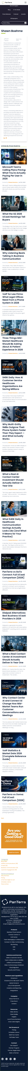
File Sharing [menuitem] (14, 944)
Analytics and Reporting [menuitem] (14, 988)
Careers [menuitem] (14, 1004)
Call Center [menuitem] (14, 937)
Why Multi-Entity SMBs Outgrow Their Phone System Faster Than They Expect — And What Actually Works (14, 431)
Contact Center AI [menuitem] (14, 935)
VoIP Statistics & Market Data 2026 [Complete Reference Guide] (14, 755)
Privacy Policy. (5, 1065)
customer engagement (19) (9, 870)
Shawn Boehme (13, 182)
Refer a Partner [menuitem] (14, 1053)
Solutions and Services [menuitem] (14, 955)
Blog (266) (4, 861)
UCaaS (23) (4, 865)
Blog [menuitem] (9, 9)
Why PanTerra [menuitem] (5, 875)
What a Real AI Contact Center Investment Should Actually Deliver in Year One (12, 480)
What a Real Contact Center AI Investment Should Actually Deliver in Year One (14, 658)
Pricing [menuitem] (3, 878)
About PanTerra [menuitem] (14, 999)
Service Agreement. (14, 1065)
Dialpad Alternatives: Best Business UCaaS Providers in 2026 (14, 615)
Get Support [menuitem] (14, 1045)
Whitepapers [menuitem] (14, 18)
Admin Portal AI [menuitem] (14, 983)
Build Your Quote (14, 852)
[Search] (25, 23)
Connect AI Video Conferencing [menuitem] (14, 942)
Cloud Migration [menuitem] (14, 967)
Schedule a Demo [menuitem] (6, 882)
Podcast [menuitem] (16, 14)
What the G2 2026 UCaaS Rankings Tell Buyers (13, 216)
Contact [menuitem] (14, 1043)
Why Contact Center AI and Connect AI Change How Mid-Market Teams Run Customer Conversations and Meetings (13, 706)
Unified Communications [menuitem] (14, 962)
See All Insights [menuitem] (14, 6)
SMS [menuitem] (14, 947)
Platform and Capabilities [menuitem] (14, 976)
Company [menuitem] (14, 996)
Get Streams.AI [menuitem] (14, 1027)
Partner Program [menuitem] (14, 1048)
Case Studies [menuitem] (14, 1014)
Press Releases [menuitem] (6, 14)
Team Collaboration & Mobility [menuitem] (14, 960)
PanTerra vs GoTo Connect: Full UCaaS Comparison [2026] (13, 574)
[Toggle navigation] (25, 2)
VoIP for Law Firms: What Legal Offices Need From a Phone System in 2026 (13, 298)
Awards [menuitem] (23, 14)
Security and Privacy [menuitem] (14, 970)
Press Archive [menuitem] (5, 884)
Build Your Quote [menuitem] (14, 1035)
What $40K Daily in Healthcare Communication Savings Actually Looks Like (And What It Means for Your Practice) (14, 528)
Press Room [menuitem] (14, 1001)
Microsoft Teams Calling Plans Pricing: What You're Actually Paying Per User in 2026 (14, 173)
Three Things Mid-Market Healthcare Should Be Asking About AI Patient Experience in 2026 (12, 344)
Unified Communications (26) (9, 863)
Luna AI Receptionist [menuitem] (14, 985)
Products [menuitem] (14, 930)
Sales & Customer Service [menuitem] (14, 958)
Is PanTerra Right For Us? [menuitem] (8, 880)
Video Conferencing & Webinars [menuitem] (14, 965)
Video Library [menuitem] (14, 1012)
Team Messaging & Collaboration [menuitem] (14, 939)
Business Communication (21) (9, 867)
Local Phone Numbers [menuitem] (14, 1019)
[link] (14, 902)
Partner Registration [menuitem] (14, 1050)
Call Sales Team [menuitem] (14, 1037)
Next (2, 818)
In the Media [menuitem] (16, 9)
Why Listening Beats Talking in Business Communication (13, 256)
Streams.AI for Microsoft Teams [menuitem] (14, 981)
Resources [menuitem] (14, 1009)
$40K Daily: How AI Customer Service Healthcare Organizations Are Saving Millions (12, 383)
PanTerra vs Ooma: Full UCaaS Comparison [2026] (13, 797)
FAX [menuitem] (14, 949)
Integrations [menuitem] (14, 990)
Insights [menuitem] (14, 1017)
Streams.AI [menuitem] (14, 978)
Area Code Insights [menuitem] (14, 1022)
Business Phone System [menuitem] (14, 932)
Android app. (5, 1066)
